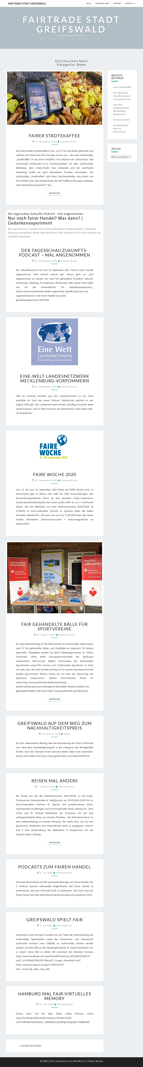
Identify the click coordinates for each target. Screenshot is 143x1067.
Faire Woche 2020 (54, 474)
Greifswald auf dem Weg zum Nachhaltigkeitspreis (54, 725)
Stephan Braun (68, 141)
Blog (88, 3)
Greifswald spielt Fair (54, 919)
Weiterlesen (55, 193)
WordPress (79, 1061)
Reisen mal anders (54, 780)
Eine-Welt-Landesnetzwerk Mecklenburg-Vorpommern (54, 378)
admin (66, 734)
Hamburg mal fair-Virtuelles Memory (54, 996)
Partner (117, 3)
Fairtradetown (66, 786)
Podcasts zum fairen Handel (54, 866)
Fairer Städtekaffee (54, 135)
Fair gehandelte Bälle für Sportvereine (54, 626)
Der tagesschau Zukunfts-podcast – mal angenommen (54, 252)
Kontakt (129, 3)
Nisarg (99, 1061)
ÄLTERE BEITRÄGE (31, 1045)
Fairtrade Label (102, 3)
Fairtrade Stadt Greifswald (27, 3)
